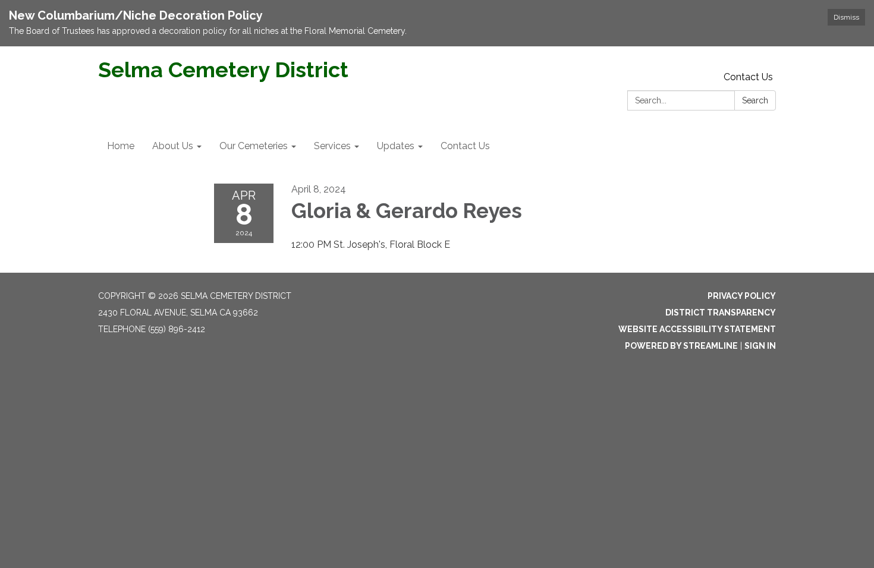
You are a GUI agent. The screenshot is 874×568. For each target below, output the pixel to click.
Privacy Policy (742, 296)
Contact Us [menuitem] (465, 146)
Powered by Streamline (681, 346)
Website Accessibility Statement (697, 329)
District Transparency (720, 312)
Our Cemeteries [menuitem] (253, 146)
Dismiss (846, 17)
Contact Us (748, 77)
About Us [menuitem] (172, 146)
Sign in (760, 346)
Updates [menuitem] (395, 146)
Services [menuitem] (332, 146)
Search (755, 100)
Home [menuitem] (120, 146)
